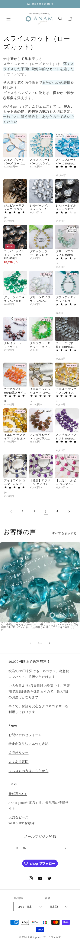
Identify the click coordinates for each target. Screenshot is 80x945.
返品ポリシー (19, 753)
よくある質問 (19, 762)
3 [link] (46, 511)
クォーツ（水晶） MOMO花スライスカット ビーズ (66, 345)
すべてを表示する (64, 533)
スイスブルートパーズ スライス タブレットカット (40, 161)
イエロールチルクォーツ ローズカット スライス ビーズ (40, 391)
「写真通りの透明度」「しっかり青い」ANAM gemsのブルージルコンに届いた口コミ (40, 594)
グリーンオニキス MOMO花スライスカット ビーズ (14, 299)
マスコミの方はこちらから (28, 771)
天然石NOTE (18, 794)
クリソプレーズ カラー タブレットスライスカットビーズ (41, 345)
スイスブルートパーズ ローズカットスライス (14, 161)
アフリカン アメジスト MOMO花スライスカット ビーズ (66, 436)
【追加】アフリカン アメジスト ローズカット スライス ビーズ (40, 482)
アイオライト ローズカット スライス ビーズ (14, 482)
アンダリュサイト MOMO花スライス (40, 436)
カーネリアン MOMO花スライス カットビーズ (15, 391)
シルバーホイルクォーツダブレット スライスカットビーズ (66, 207)
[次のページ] (69, 511)
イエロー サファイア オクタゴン (14, 436)
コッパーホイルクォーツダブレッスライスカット (14, 253)
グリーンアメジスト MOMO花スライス (40, 299)
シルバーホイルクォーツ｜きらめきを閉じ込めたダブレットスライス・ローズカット (40, 207)
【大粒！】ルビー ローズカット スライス (66, 482)
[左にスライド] (30, 643)
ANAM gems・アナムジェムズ (44, 937)
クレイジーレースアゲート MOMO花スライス (15, 345)
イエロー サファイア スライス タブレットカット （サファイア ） (66, 391)
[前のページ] (11, 511)
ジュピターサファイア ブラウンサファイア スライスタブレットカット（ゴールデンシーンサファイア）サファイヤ (14, 207)
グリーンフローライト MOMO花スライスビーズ (66, 253)
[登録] (64, 848)
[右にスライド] (49, 643)
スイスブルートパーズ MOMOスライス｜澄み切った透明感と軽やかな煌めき (66, 161)
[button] (8, 18)
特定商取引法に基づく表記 (28, 744)
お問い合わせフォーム (25, 735)
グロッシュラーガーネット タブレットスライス (40, 253)
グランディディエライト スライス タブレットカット (66, 299)
